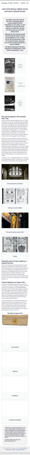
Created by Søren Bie (20, 449)
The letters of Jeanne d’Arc (15, 313)
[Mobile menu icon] (27, 3)
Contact (13, 449)
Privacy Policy (8, 449)
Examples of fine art (14, 310)
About (21, 448)
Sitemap (25, 448)
